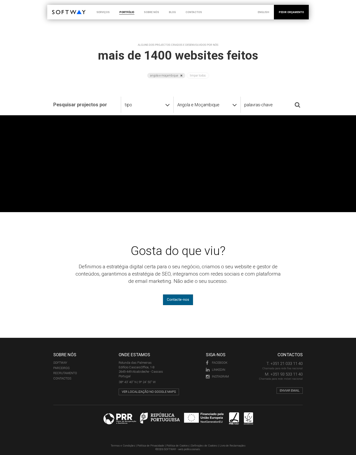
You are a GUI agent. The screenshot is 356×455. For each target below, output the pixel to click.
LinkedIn (218, 369)
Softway (60, 362)
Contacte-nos (178, 299)
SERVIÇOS (103, 12)
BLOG (172, 12)
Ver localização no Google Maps (149, 391)
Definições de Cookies (204, 445)
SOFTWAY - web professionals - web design (55, 7)
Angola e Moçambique (164, 75)
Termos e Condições (123, 445)
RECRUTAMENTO (65, 373)
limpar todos (198, 75)
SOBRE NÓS (151, 12)
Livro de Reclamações (233, 445)
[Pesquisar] (297, 104)
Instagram (220, 376)
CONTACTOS (194, 12)
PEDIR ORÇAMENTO (291, 12)
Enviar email (290, 390)
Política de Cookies (177, 445)
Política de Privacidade (150, 445)
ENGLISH (263, 12)
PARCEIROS (61, 368)
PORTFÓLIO (126, 12)
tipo (128, 104)
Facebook (219, 362)
